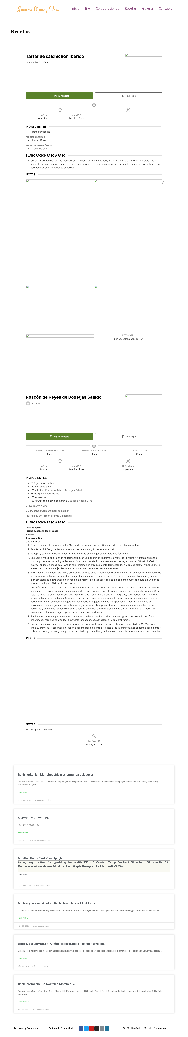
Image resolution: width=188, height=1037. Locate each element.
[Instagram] (96, 1028)
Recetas (130, 8)
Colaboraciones (107, 8)
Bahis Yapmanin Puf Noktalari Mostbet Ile (46, 984)
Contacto (165, 8)
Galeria (147, 8)
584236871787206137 (34, 818)
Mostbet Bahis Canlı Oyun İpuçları (93, 862)
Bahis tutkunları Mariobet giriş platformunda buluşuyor (55, 774)
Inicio (75, 8)
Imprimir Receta (61, 96)
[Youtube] (91, 1028)
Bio (87, 8)
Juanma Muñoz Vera (38, 9)
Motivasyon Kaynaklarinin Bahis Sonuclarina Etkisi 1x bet (57, 903)
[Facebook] (81, 1028)
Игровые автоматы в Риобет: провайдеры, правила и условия (62, 944)
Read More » (23, 792)
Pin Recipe (130, 96)
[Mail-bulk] (102, 1028)
